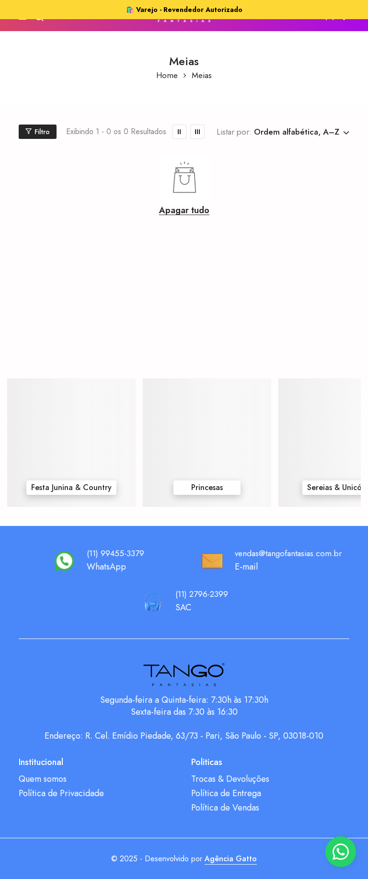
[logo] (184, 675)
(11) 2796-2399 (201, 594)
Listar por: (234, 131)
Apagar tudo (184, 210)
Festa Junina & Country (71, 487)
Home (167, 75)
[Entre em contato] (340, 851)
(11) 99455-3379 (115, 553)
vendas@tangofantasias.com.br (288, 553)
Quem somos (43, 779)
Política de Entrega (226, 793)
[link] (179, 132)
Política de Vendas (225, 808)
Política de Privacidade (61, 793)
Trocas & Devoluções (230, 779)
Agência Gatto (231, 858)
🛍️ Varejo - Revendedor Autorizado (184, 9)
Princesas (207, 487)
